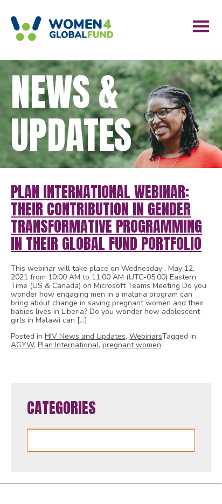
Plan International (68, 345)
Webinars (145, 336)
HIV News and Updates (85, 336)
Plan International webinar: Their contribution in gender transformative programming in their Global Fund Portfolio (106, 217)
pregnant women (131, 345)
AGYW (22, 345)
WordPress (170, 492)
